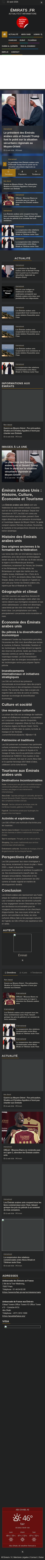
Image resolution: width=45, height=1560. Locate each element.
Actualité (13, 34)
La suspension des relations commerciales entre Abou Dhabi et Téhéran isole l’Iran (27, 232)
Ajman (37, 34)
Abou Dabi (26, 34)
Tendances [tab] (36, 174)
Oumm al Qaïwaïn (10, 46)
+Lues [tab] (24, 973)
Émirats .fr (22, 10)
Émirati (19, 150)
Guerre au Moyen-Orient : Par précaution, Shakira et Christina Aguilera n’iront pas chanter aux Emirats (20, 186)
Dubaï (22, 40)
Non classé (7, 181)
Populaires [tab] (22, 174)
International (12, 159)
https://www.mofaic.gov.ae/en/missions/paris (21, 1292)
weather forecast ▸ (22, 1546)
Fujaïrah (32, 40)
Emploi (5, 52)
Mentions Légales (21, 1557)
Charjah (13, 40)
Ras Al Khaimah (28, 46)
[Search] (41, 34)
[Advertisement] (22, 66)
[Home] (4, 34)
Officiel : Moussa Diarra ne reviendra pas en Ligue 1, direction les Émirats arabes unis (22, 1152)
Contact (15, 52)
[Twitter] (22, 960)
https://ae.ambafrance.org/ (13, 1316)
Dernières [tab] (9, 174)
